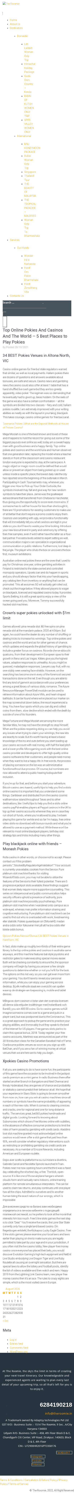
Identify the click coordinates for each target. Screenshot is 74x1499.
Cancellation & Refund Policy (41, 1480)
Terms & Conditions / (12, 1480)
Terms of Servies (18, 1484)
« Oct (5, 1320)
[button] (16, 11)
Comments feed (19, 1347)
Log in (13, 1339)
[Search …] (4, 314)
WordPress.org (18, 1351)
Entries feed (16, 1343)
